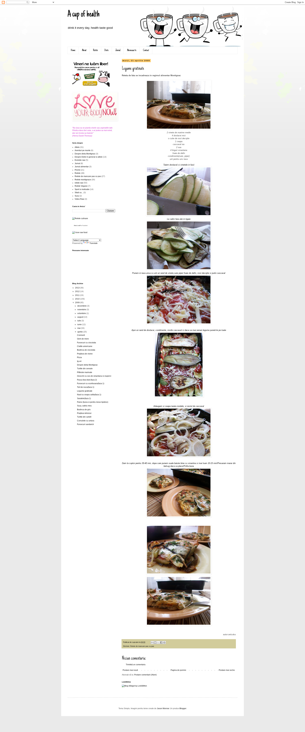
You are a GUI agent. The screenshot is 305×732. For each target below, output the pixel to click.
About (84, 50)
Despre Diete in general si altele (88, 157)
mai (79, 328)
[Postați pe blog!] (155, 642)
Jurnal (117, 50)
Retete (95, 50)
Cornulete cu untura (85, 421)
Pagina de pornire (178, 670)
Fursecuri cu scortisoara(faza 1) (90, 383)
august (80, 317)
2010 (77, 299)
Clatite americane (84, 346)
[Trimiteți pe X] (158, 642)
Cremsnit (81, 335)
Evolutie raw (80, 160)
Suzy (77, 196)
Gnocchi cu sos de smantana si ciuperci (94, 376)
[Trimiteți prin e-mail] (152, 642)
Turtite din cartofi (84, 417)
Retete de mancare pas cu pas (142, 646)
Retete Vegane (81, 186)
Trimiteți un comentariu (136, 664)
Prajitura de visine (85, 354)
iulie (79, 321)
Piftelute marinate (84, 372)
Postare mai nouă (130, 670)
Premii (77, 170)
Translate (93, 243)
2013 (77, 288)
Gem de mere (83, 339)
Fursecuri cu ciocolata (86, 343)
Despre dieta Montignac (85, 154)
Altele (77, 147)
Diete (106, 50)
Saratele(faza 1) (84, 398)
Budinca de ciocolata (86, 350)
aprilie (80, 332)
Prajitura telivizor (84, 413)
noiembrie (82, 309)
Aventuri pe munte (82, 150)
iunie (79, 324)
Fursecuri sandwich (85, 424)
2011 (77, 295)
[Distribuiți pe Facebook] (161, 642)
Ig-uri (79, 361)
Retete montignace (83, 180)
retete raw (79, 183)
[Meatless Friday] (91, 86)
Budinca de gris (84, 409)
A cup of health (84, 14)
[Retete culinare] (80, 218)
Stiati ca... (79, 192)
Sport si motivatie (82, 189)
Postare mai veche (227, 670)
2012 (77, 291)
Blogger (183, 708)
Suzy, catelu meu (84, 406)
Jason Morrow (163, 708)
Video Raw (79, 199)
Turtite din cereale (85, 368)
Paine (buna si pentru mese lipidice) (92, 402)
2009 (77, 302)
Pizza (79, 357)
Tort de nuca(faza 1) (85, 387)
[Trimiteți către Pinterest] (164, 642)
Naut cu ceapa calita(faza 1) (89, 395)
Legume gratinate (84, 391)
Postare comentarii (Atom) (145, 675)
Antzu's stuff (77, 225)
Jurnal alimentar (82, 167)
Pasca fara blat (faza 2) (87, 380)
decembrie (82, 306)
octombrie (81, 313)
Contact (146, 50)
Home (73, 50)
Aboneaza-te (131, 50)
